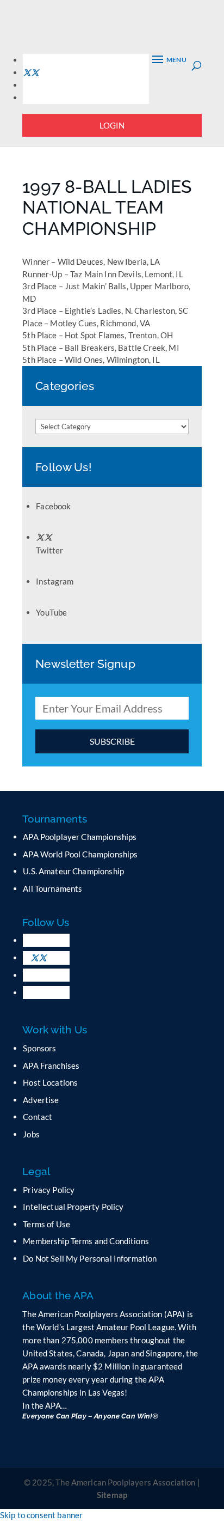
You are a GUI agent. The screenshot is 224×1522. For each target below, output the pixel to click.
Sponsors (39, 1048)
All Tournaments (52, 888)
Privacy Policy (48, 1190)
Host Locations (50, 1082)
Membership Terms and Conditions (86, 1241)
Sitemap (112, 1495)
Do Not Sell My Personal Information (90, 1258)
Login (112, 125)
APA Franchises (51, 1065)
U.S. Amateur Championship (73, 871)
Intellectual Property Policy (73, 1206)
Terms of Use (46, 1224)
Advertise (41, 1100)
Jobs (31, 1134)
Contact (37, 1117)
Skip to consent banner (41, 1515)
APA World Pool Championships (80, 854)
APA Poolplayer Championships (79, 837)
